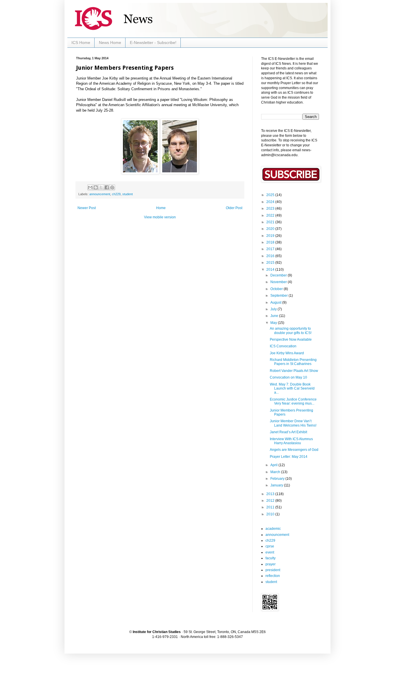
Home (161, 208)
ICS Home (80, 42)
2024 (270, 202)
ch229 (116, 194)
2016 (270, 256)
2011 (270, 507)
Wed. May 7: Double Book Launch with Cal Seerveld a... (292, 388)
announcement (99, 194)
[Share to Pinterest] (112, 187)
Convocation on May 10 (288, 377)
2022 (270, 215)
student (127, 194)
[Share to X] (101, 187)
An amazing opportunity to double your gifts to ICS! (290, 330)
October (277, 289)
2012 (270, 501)
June (274, 316)
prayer (270, 564)
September (279, 296)
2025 (270, 195)
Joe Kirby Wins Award (287, 353)
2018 (270, 242)
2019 (270, 236)
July (274, 309)
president (272, 570)
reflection (272, 576)
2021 (270, 222)
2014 (270, 270)
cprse (269, 546)
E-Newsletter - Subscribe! (153, 42)
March (275, 472)
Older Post (234, 208)
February (277, 479)
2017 (270, 249)
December (279, 275)
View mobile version (160, 217)
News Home (110, 42)
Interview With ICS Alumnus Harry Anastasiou (291, 441)
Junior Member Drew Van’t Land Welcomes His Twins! (293, 423)
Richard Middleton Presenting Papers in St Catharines (293, 362)
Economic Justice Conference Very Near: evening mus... (293, 401)
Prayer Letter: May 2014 (288, 457)
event (269, 552)
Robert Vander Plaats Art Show (294, 371)
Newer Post (86, 208)
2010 (270, 514)
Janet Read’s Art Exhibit (288, 432)
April (274, 465)
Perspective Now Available (291, 339)
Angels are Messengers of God (294, 450)
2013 (270, 494)
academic (273, 529)
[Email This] (90, 187)
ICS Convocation (283, 346)
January (277, 485)
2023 (270, 208)
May (274, 323)
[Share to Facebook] (107, 187)
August (276, 302)
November (279, 282)
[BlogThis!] (96, 187)
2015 (270, 263)
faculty (270, 558)
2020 (270, 229)
